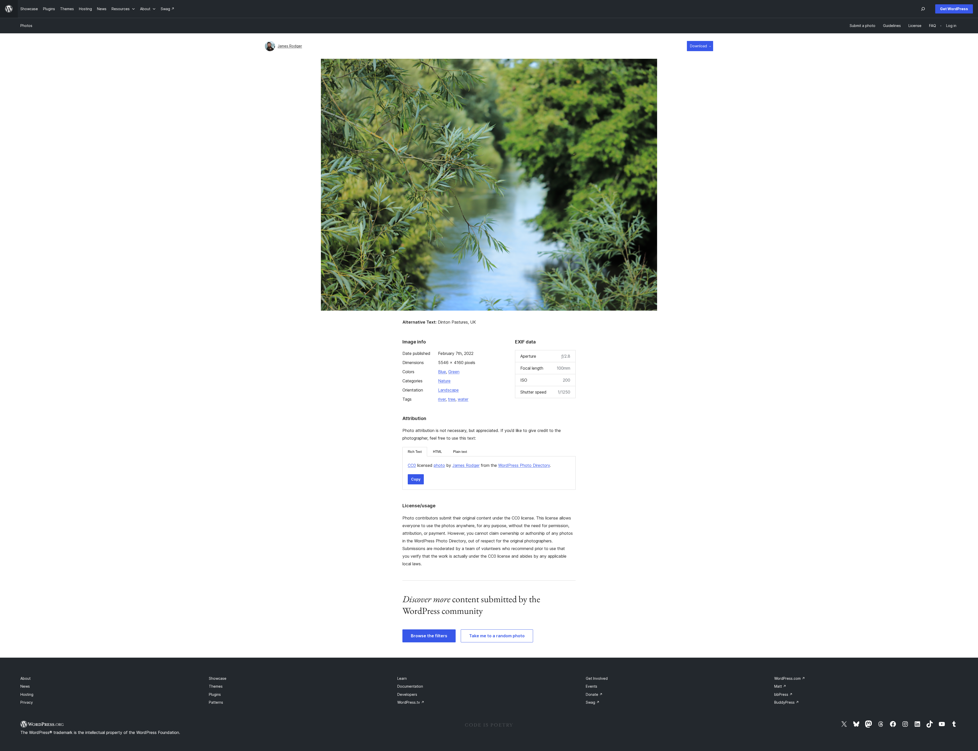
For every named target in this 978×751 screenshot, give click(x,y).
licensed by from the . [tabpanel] (479, 465)
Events (591, 686)
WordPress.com (789, 678)
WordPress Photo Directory (524, 465)
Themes (216, 686)
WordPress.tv (410, 702)
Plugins (215, 694)
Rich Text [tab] (415, 452)
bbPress (783, 694)
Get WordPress (954, 9)
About (25, 678)
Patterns (216, 702)
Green (453, 371)
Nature (444, 380)
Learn (402, 678)
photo (439, 465)
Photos (26, 25)
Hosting (26, 694)
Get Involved (597, 678)
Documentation (410, 686)
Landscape (448, 390)
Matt (780, 686)
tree (451, 399)
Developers (407, 694)
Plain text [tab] (460, 452)
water (463, 399)
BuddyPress (786, 702)
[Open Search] (923, 9)
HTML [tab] (437, 452)
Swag (593, 702)
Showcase (217, 678)
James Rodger (290, 46)
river (442, 399)
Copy (415, 479)
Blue (442, 371)
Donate (594, 694)
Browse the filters (429, 635)
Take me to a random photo (497, 635)
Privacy (26, 702)
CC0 (412, 465)
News (25, 686)
